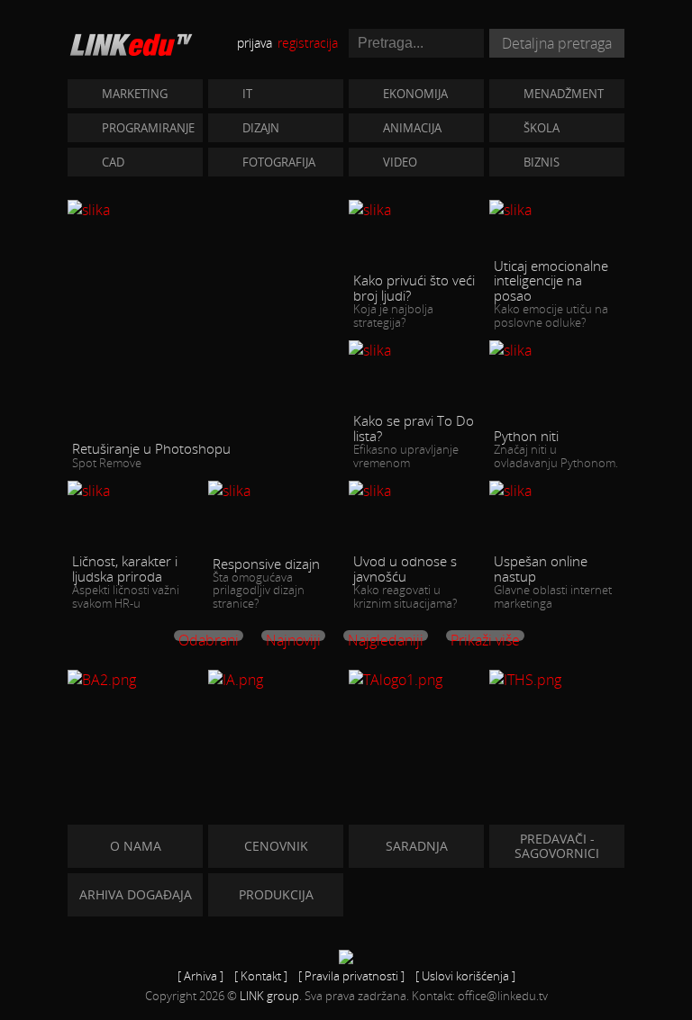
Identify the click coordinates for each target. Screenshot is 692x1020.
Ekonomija (415, 94)
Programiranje (148, 128)
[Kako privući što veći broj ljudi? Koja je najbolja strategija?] (416, 209)
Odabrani (208, 635)
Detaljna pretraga (557, 43)
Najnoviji (293, 635)
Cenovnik (276, 845)
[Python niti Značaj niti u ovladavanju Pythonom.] (556, 349)
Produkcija (276, 894)
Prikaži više (485, 635)
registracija (308, 42)
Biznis (542, 162)
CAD (113, 162)
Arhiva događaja (135, 894)
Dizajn (260, 128)
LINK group (269, 996)
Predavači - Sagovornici (556, 846)
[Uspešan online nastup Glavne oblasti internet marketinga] (556, 490)
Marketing (135, 94)
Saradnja (417, 845)
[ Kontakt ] (260, 976)
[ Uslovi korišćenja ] (465, 976)
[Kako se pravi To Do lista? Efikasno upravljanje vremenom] (416, 349)
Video (400, 162)
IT (247, 94)
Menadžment (564, 94)
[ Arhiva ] (200, 976)
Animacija (412, 128)
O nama (135, 845)
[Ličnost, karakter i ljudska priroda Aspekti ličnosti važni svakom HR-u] (135, 490)
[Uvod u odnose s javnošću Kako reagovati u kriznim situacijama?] (416, 490)
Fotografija (278, 162)
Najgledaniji (385, 635)
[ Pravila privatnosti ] (351, 976)
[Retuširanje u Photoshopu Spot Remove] (205, 209)
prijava (254, 42)
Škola (542, 128)
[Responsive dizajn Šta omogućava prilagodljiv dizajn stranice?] (275, 490)
